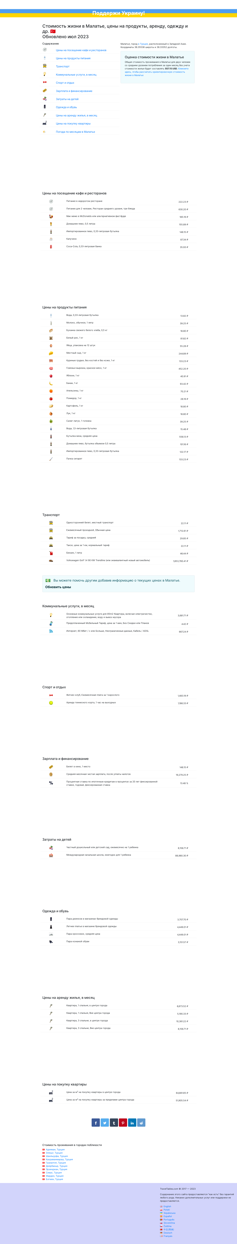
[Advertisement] (118, 165)
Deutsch (167, 1232)
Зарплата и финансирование (74, 91)
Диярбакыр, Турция (56, 1166)
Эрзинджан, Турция (56, 1169)
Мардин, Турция (55, 1175)
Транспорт (63, 66)
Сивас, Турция (54, 1172)
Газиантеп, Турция (56, 1162)
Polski (166, 1209)
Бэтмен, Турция (54, 1179)
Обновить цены (58, 587)
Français (167, 1236)
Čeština (167, 1226)
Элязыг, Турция (54, 1152)
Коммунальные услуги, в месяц (76, 74)
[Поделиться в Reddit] (141, 1122)
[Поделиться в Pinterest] (123, 1122)
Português (168, 1219)
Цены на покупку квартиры (73, 123)
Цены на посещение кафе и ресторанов (81, 50)
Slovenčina (169, 1222)
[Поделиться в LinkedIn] (132, 1122)
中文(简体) (168, 1229)
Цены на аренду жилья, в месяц (76, 115)
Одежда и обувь (66, 107)
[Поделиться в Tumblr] (114, 1122)
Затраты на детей (67, 99)
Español (167, 1216)
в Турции (143, 43)
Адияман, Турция (55, 1149)
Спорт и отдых (65, 82)
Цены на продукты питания (73, 58)
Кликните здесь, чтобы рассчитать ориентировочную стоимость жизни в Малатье (156, 72)
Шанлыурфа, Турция (57, 1156)
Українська (169, 1213)
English (167, 1206)
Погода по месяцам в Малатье (75, 131)
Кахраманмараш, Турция (59, 1159)
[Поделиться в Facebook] (96, 1122)
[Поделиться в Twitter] (105, 1122)
